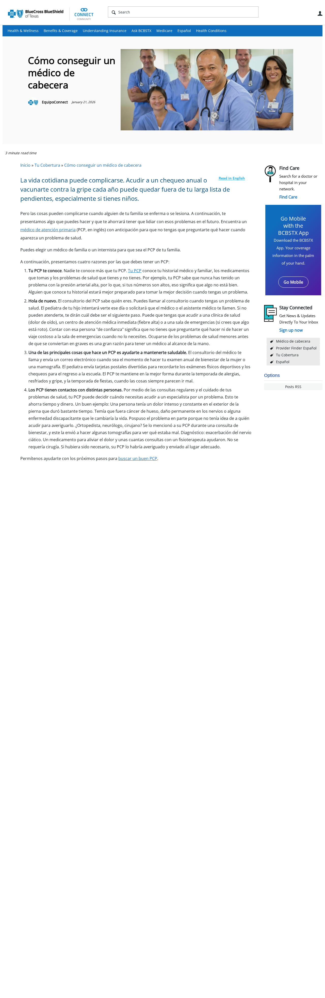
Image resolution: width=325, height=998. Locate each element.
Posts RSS (293, 386)
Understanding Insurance (104, 30)
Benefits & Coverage (61, 30)
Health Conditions (211, 30)
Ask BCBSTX (141, 30)
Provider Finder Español (296, 348)
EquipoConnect (55, 102)
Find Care (288, 197)
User (319, 13)
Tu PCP (134, 270)
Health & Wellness (23, 30)
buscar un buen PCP (137, 458)
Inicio (25, 165)
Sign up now (291, 330)
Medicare (164, 30)
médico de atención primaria (48, 230)
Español (184, 30)
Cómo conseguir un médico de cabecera (102, 165)
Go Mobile (293, 282)
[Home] (51, 14)
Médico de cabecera (293, 341)
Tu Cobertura (287, 354)
